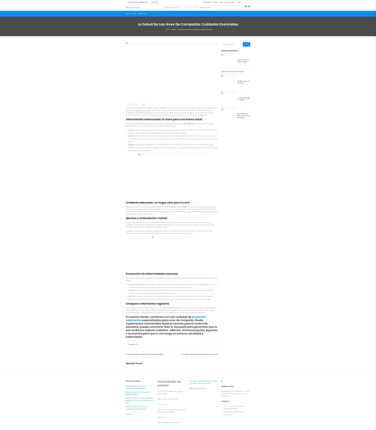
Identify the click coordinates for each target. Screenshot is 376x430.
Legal (195, 381)
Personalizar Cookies (204, 383)
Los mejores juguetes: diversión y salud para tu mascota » (199, 354)
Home (167, 29)
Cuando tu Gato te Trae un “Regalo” (243, 61)
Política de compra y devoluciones (168, 422)
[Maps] (136, 420)
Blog (134, 14)
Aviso (191, 381)
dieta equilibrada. (189, 124)
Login (238, 2)
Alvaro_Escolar (132, 104)
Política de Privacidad (205, 381)
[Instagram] (132, 420)
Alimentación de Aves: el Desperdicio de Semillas (243, 115)
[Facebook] (127, 420)
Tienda (216, 2)
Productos (142, 14)
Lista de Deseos (207, 2)
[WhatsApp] (140, 420)
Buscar (246, 44)
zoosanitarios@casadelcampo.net (138, 2)
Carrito (221, 2)
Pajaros (173, 29)
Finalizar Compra (229, 2)
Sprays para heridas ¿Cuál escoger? (232, 71)
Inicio (128, 14)
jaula (184, 207)
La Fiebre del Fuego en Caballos (243, 99)
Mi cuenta (129, 414)
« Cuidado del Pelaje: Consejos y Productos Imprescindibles (145, 354)
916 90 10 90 (154, 2)
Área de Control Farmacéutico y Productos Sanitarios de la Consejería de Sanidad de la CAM (139, 400)
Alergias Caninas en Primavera (243, 82)
